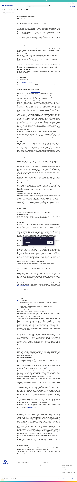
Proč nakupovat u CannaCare (68, 462)
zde (47, 239)
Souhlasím (50, 242)
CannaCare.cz (22, 465)
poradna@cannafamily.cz (27, 82)
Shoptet (73, 478)
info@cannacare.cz (48, 367)
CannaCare (21, 467)
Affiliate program (65, 469)
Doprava (63, 470)
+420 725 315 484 (44, 462)
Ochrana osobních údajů (67, 465)
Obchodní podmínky (66, 463)
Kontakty (64, 467)
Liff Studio (64, 478)
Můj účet (69, 3)
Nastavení (27, 242)
